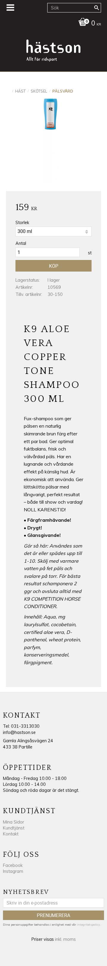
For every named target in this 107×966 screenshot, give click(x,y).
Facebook (13, 865)
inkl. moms (65, 939)
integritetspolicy (88, 925)
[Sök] (96, 7)
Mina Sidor (13, 822)
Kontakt (10, 834)
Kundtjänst (13, 828)
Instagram (13, 871)
